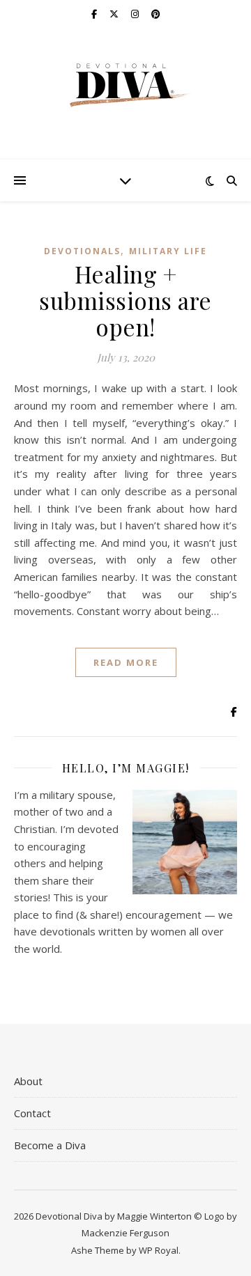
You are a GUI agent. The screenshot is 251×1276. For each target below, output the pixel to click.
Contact (32, 1113)
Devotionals (82, 251)
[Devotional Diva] (125, 85)
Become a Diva (50, 1145)
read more (125, 662)
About (28, 1081)
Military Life (168, 251)
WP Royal (158, 1250)
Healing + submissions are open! (125, 300)
